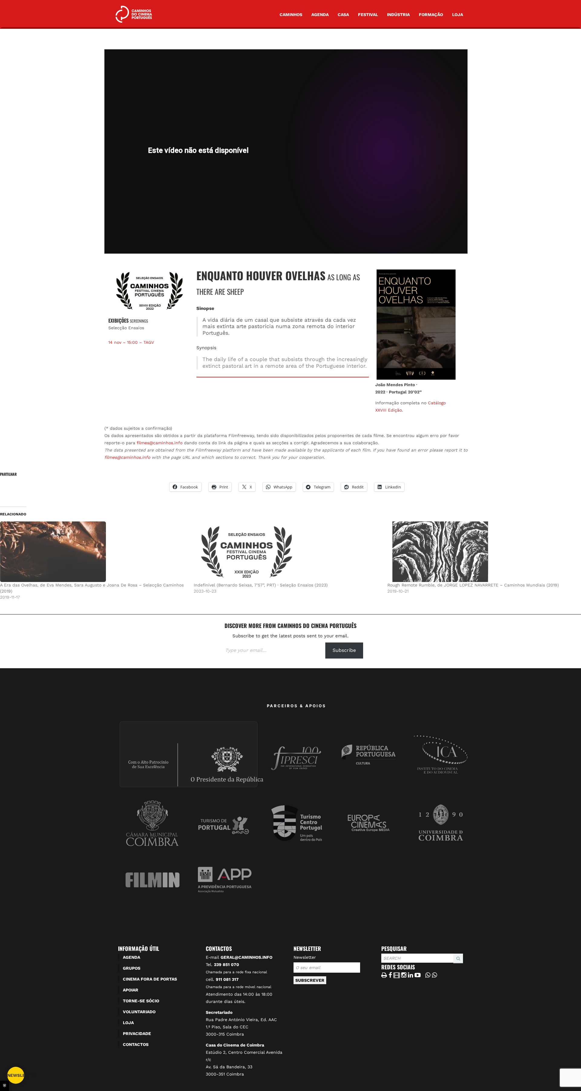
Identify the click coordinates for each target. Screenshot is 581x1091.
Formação (431, 14)
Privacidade (137, 1033)
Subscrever (309, 980)
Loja (457, 14)
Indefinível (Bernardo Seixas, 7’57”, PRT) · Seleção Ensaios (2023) (261, 585)
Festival (368, 14)
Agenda (320, 14)
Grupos (131, 968)
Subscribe (344, 650)
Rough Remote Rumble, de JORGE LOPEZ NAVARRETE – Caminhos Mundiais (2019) (473, 585)
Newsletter (305, 957)
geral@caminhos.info (246, 957)
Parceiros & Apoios (296, 705)
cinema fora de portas (150, 979)
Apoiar (130, 989)
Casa (343, 14)
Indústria (398, 14)
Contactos (136, 1044)
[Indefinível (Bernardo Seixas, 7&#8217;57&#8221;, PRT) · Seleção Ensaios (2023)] (287, 551)
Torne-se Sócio (141, 1000)
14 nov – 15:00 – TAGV (131, 342)
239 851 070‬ (226, 964)
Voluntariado (139, 1011)
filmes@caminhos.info (159, 442)
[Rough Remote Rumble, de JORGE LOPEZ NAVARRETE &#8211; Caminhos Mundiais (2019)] (481, 551)
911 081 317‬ (227, 979)
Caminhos (291, 14)
